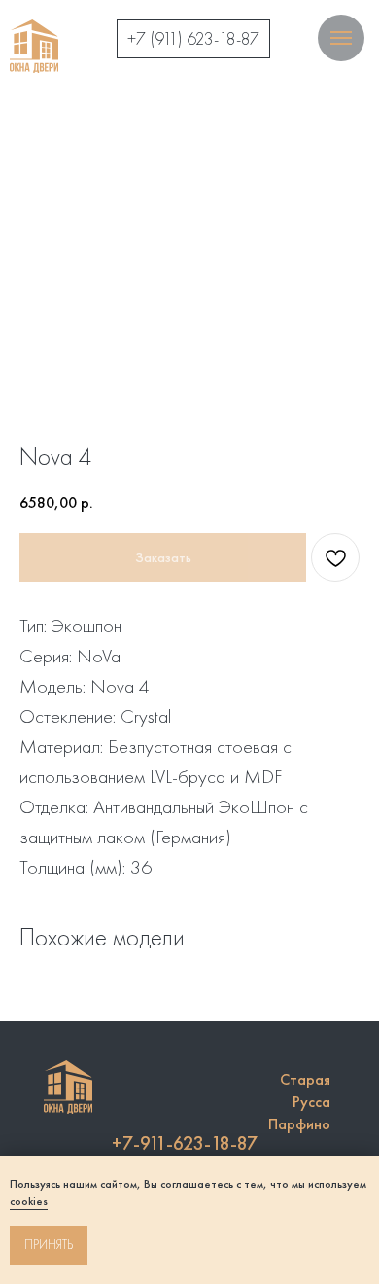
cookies (29, 1201)
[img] (34, 46)
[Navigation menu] (341, 38)
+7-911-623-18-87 (185, 1143)
